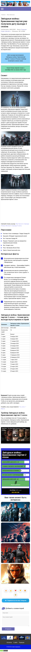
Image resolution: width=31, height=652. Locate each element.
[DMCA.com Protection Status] (4, 651)
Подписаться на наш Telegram (16, 600)
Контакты (9, 642)
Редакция (21, 642)
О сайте (15, 642)
